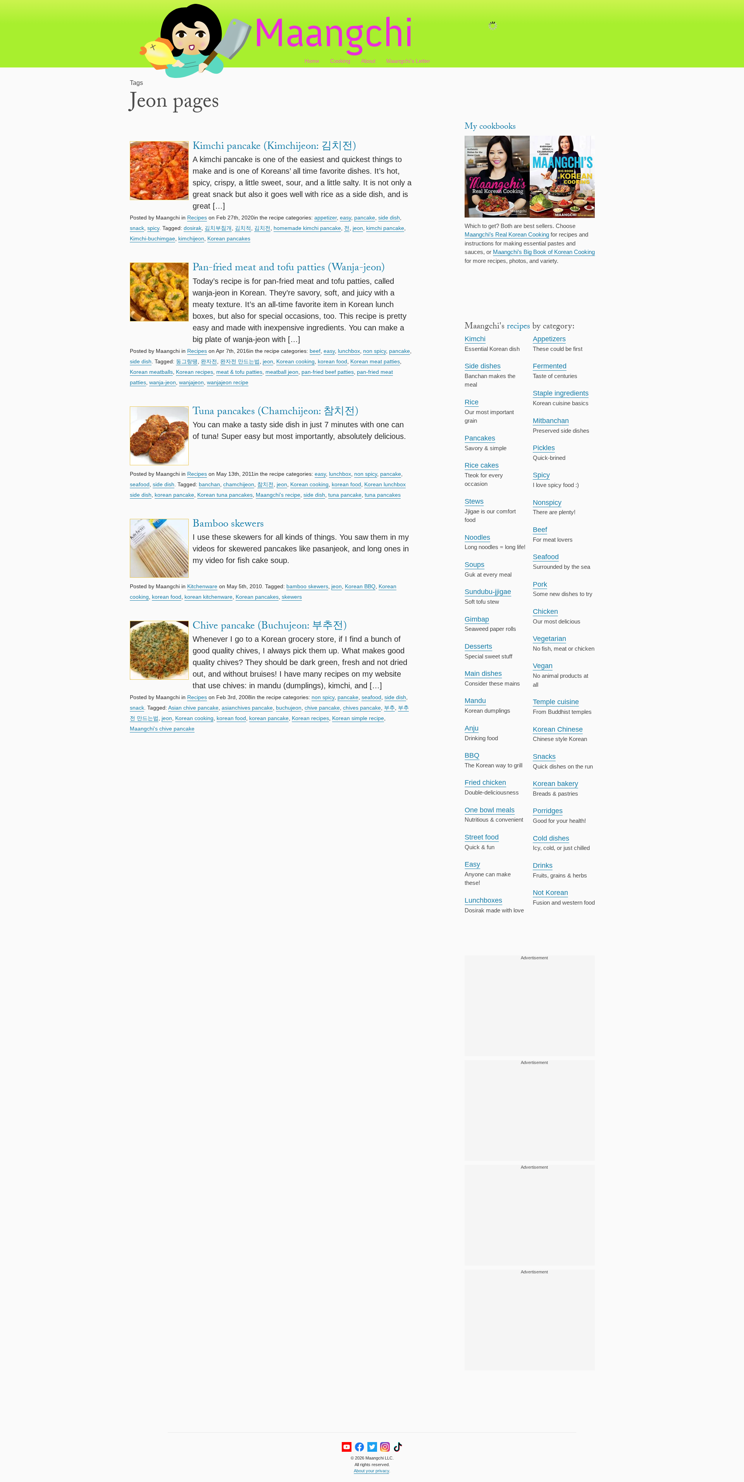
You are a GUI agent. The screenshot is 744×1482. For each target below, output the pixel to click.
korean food (332, 361)
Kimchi (475, 339)
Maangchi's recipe (278, 495)
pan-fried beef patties (327, 372)
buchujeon (288, 708)
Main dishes (483, 673)
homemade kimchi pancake (307, 228)
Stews (474, 501)
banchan (209, 484)
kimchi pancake (385, 228)
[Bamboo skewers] (159, 549)
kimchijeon (191, 238)
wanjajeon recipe (227, 382)
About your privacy (371, 1470)
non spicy (374, 351)
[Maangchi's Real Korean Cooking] (497, 178)
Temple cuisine (556, 702)
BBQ (472, 755)
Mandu (475, 701)
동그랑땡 (187, 361)
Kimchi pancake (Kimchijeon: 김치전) (274, 147)
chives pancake (362, 708)
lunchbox (349, 351)
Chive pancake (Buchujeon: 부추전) (270, 627)
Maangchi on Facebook (359, 1447)
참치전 (265, 484)
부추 (389, 708)
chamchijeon (238, 484)
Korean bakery (555, 784)
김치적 (243, 228)
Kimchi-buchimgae (152, 238)
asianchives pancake (247, 708)
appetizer (325, 217)
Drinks (543, 865)
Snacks (544, 756)
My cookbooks (490, 127)
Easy (472, 864)
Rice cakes (482, 465)
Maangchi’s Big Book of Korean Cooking (544, 252)
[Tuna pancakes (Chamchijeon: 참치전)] (159, 437)
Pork (540, 584)
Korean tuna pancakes (225, 495)
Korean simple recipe (358, 718)
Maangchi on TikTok (398, 1447)
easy (345, 217)
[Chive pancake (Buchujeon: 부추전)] (159, 656)
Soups (474, 564)
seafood (140, 484)
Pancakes (480, 438)
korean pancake (174, 495)
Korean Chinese (558, 729)
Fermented (550, 366)
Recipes (197, 217)
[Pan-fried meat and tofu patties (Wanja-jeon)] (159, 304)
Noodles (477, 537)
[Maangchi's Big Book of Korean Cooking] (562, 178)
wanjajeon (191, 382)
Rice (472, 402)
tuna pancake (345, 495)
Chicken (545, 611)
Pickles (544, 448)
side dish (389, 217)
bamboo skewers (307, 586)
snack (137, 228)
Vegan (543, 666)
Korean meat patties (375, 361)
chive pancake (322, 708)
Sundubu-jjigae (488, 592)
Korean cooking (295, 361)
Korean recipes (194, 372)
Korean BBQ (360, 586)
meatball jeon (281, 372)
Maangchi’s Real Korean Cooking (507, 234)
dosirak (193, 228)
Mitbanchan (551, 421)
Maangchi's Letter (408, 61)
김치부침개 (218, 228)
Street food (482, 837)
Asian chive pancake (193, 708)
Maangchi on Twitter (372, 1447)
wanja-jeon (162, 382)
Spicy (541, 475)
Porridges (548, 811)
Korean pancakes (228, 238)
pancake (364, 217)
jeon (358, 228)
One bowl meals (490, 810)
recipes (518, 327)
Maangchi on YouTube (346, 1447)
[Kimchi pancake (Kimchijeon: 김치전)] (159, 176)
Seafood (546, 557)
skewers (292, 597)
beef (315, 351)
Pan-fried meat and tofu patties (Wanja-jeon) (289, 269)
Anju (472, 728)
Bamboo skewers (228, 525)
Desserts (478, 646)
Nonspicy (547, 502)
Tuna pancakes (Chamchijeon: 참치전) (275, 412)
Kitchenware (202, 586)
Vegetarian (549, 639)
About (368, 61)
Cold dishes (551, 838)
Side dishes (483, 366)
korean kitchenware (208, 597)
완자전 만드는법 (240, 361)
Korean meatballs (151, 372)
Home (312, 61)
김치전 (262, 228)
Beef (540, 530)
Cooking (340, 61)
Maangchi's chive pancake (162, 728)
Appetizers (549, 339)
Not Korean (550, 892)
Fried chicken (485, 782)
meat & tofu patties (239, 372)
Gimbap (477, 619)
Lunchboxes (483, 900)
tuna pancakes (383, 495)
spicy (153, 228)
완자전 (209, 361)
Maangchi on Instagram (385, 1447)
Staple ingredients (561, 393)
